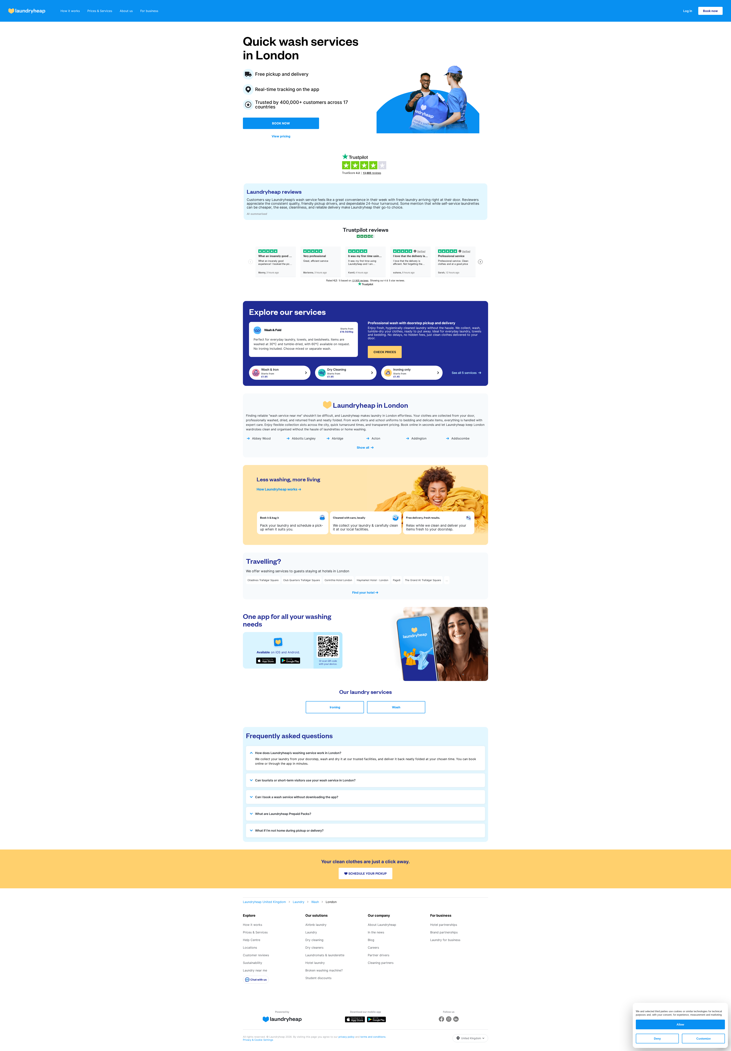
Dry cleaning (314, 940)
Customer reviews (256, 955)
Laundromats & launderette (324, 955)
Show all (363, 447)
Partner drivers (378, 955)
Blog (371, 940)
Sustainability (252, 963)
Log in (687, 11)
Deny (657, 1038)
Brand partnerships (444, 932)
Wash (396, 707)
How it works (70, 11)
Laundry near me (255, 970)
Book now (710, 11)
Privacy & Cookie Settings (258, 1039)
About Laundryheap (382, 925)
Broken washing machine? (324, 970)
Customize (703, 1038)
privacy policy (346, 1036)
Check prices (384, 352)
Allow (680, 1024)
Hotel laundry (315, 963)
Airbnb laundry (315, 925)
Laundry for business (445, 940)
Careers (373, 947)
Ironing (335, 707)
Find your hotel (363, 592)
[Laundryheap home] (26, 11)
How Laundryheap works (277, 489)
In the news (376, 932)
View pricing (281, 136)
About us (126, 11)
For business (149, 11)
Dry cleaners (314, 947)
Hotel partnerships (443, 925)
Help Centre (251, 940)
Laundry (298, 902)
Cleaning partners (380, 963)
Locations (250, 947)
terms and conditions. (373, 1036)
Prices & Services (99, 11)
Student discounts (318, 978)
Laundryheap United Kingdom (264, 902)
